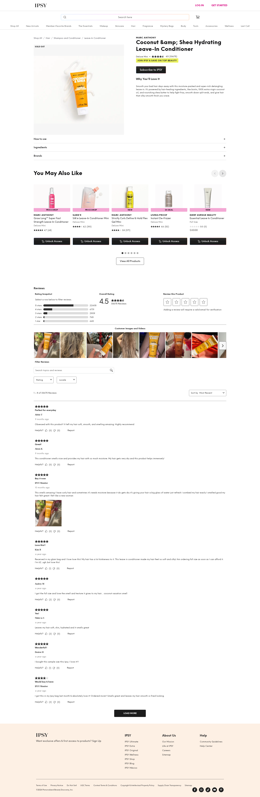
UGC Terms (85, 785)
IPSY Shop (130, 759)
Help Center (206, 746)
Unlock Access (53, 241)
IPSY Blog (129, 763)
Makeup (104, 26)
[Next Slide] (222, 173)
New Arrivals (32, 26)
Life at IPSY (167, 746)
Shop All (14, 26)
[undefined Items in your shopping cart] (197, 17)
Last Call (245, 26)
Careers (166, 750)
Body (183, 26)
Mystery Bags (167, 26)
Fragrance (148, 26)
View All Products (130, 261)
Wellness (229, 26)
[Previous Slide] (214, 173)
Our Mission (168, 741)
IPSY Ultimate (131, 741)
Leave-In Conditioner (95, 38)
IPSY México (131, 768)
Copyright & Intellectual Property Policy (137, 785)
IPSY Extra (130, 746)
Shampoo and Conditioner (67, 38)
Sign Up (96, 741)
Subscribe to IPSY (151, 69)
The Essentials (86, 26)
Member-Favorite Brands (58, 26)
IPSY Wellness (131, 755)
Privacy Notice (57, 785)
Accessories (212, 26)
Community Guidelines (211, 741)
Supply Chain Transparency (169, 785)
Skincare (119, 26)
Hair (133, 26)
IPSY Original (131, 750)
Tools (195, 26)
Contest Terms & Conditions (105, 785)
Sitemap (166, 755)
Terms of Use (41, 785)
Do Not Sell (72, 785)
